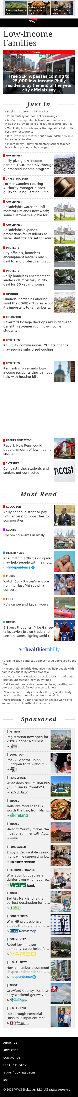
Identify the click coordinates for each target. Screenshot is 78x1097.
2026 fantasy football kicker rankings (32, 116)
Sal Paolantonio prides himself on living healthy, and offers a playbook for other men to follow (38, 685)
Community (18, 939)
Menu (71, 23)
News (32, 21)
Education (13, 317)
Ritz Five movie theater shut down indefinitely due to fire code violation (39, 137)
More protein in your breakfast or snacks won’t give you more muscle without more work (37, 701)
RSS (5, 1080)
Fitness (15, 731)
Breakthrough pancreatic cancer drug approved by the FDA (39, 662)
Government (19, 52)
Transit (37, 52)
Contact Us (11, 1057)
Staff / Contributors (19, 1072)
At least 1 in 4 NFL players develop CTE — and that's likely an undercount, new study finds (38, 678)
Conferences (19, 916)
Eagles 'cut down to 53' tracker (27, 111)
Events (11, 530)
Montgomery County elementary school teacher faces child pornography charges (37, 145)
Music (10, 576)
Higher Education (19, 440)
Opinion (12, 294)
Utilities (13, 340)
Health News (15, 553)
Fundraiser (18, 847)
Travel (14, 801)
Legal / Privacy (14, 1065)
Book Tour (17, 754)
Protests (13, 248)
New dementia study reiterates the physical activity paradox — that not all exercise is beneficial (37, 693)
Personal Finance (22, 870)
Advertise (10, 1050)
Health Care (18, 1008)
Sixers (11, 622)
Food (9, 599)
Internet (12, 463)
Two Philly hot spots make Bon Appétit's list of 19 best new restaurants (39, 129)
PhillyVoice (10, 23)
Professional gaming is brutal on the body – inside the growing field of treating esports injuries (38, 122)
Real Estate (18, 777)
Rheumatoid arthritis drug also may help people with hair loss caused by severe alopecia (38, 670)
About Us (10, 1042)
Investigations (17, 178)
